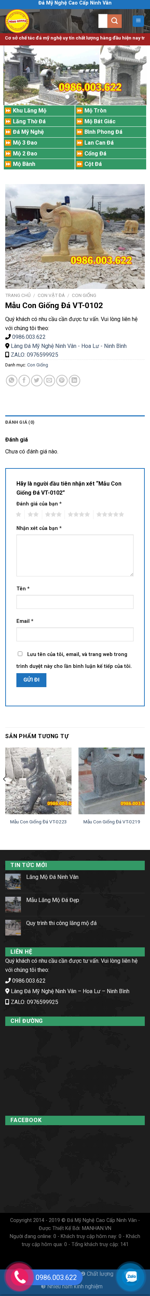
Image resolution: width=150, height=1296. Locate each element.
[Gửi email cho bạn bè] (49, 380)
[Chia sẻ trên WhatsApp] (11, 380)
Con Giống (84, 295)
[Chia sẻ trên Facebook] (24, 380)
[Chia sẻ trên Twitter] (37, 380)
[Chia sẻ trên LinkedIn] (74, 380)
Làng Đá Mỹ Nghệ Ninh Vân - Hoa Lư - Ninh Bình (69, 346)
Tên (23, 589)
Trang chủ (18, 295)
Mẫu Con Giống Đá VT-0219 (111, 821)
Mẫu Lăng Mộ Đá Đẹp (52, 900)
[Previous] (4, 793)
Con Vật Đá (51, 295)
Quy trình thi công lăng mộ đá (61, 923)
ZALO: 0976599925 (33, 354)
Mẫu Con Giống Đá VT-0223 (38, 821)
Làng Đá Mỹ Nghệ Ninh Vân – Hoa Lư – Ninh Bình (70, 991)
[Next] (145, 793)
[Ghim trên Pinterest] (62, 380)
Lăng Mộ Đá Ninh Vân (52, 877)
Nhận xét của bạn (39, 528)
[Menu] (138, 21)
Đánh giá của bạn (39, 504)
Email (24, 621)
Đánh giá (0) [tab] (20, 422)
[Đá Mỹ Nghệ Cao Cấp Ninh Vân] (31, 21)
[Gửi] (114, 21)
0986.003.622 (29, 337)
